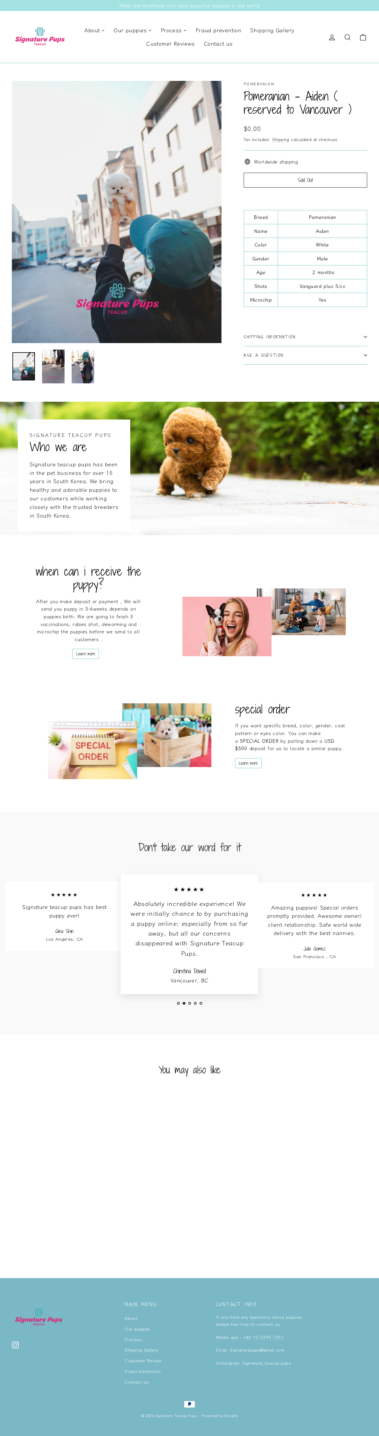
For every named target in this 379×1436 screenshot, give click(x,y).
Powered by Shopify (220, 1415)
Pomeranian (259, 83)
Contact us (137, 1382)
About (131, 1318)
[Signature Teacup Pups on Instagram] (15, 1344)
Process (133, 1339)
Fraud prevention (142, 1371)
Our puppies (137, 1328)
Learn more (85, 654)
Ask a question (264, 355)
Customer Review (143, 1360)
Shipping (280, 139)
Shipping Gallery (141, 1350)
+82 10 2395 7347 (263, 1337)
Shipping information (270, 337)
